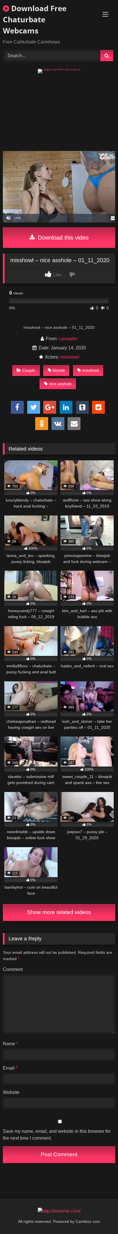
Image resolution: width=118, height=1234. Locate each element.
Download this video (62, 237)
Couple (28, 370)
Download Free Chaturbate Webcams (34, 19)
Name (10, 1043)
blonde (59, 370)
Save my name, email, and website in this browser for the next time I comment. (57, 1135)
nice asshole (60, 383)
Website (11, 1092)
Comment (13, 969)
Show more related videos (59, 912)
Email (10, 1068)
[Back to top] (100, 1217)
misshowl (69, 357)
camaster (68, 338)
